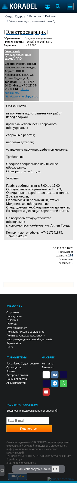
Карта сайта (13, 343)
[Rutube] (63, 374)
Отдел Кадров (15, 16)
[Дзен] (46, 374)
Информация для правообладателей (29, 339)
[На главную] (19, 6)
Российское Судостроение (22, 363)
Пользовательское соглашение (25, 331)
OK (55, 469)
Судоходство (14, 367)
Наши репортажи (17, 379)
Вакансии (35, 16)
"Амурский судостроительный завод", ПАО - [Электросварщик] (34, 21)
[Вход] (47, 7)
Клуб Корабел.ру (16, 327)
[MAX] (46, 383)
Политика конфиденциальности (25, 335)
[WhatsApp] (63, 383)
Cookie (46, 469)
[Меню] (70, 6)
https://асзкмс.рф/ (17, 91)
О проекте (12, 312)
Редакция (12, 320)
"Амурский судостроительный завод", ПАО (18, 55)
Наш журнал (14, 316)
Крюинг (10, 371)
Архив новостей (16, 382)
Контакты (47, 363)
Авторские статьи (17, 375)
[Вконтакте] (54, 374)
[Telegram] (54, 383)
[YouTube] (46, 391)
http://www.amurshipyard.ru (21, 96)
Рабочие (50, 16)
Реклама (11, 324)
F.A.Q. (9, 347)
